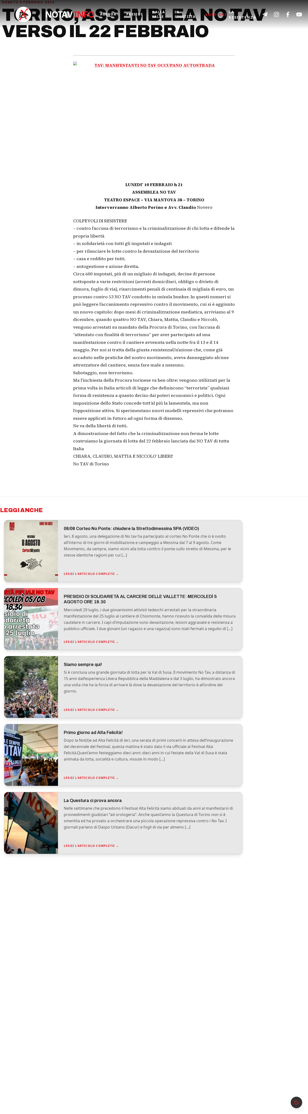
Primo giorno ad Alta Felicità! (93, 732)
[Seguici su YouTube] (299, 14)
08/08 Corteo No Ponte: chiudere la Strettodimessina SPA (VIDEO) (131, 528)
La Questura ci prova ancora (93, 800)
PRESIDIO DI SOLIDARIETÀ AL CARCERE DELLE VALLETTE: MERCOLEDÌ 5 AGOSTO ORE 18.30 (140, 599)
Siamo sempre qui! (83, 664)
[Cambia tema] (296, 1102)
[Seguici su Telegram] (265, 14)
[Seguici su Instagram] (276, 14)
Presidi (134, 14)
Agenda (108, 14)
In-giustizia (185, 14)
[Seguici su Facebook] (287, 14)
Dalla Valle (158, 14)
